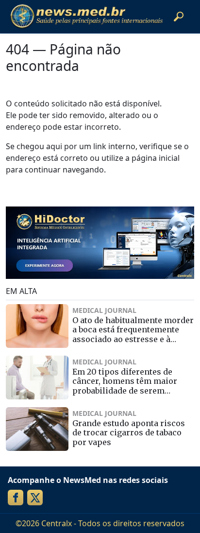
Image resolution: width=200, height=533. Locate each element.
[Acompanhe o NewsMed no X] (35, 497)
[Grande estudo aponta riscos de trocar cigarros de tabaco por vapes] (37, 429)
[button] (178, 16)
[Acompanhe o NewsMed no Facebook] (15, 497)
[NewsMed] (86, 16)
